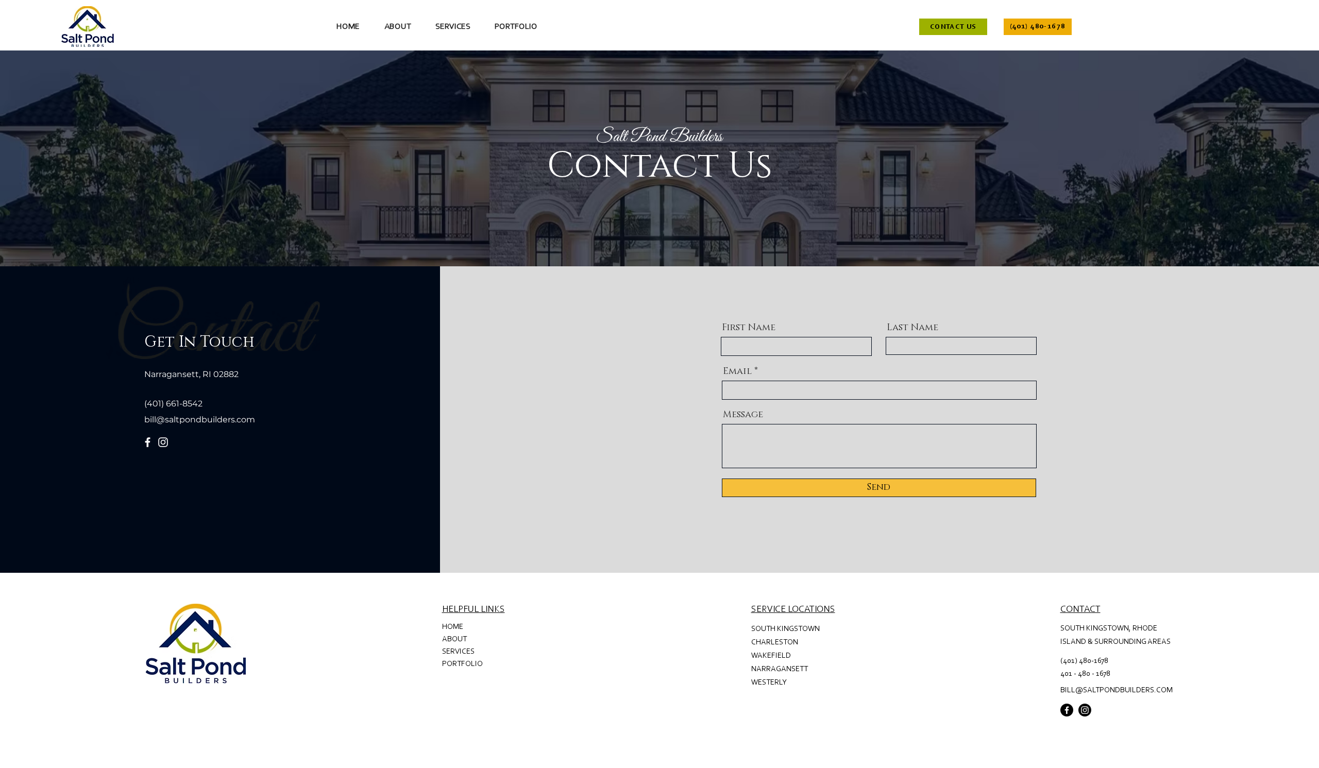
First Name (748, 327)
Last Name (912, 327)
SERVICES (458, 652)
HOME (452, 627)
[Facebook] (147, 442)
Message (743, 414)
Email (737, 371)
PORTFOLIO (462, 664)
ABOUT (454, 639)
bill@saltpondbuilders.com (199, 419)
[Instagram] (163, 442)
